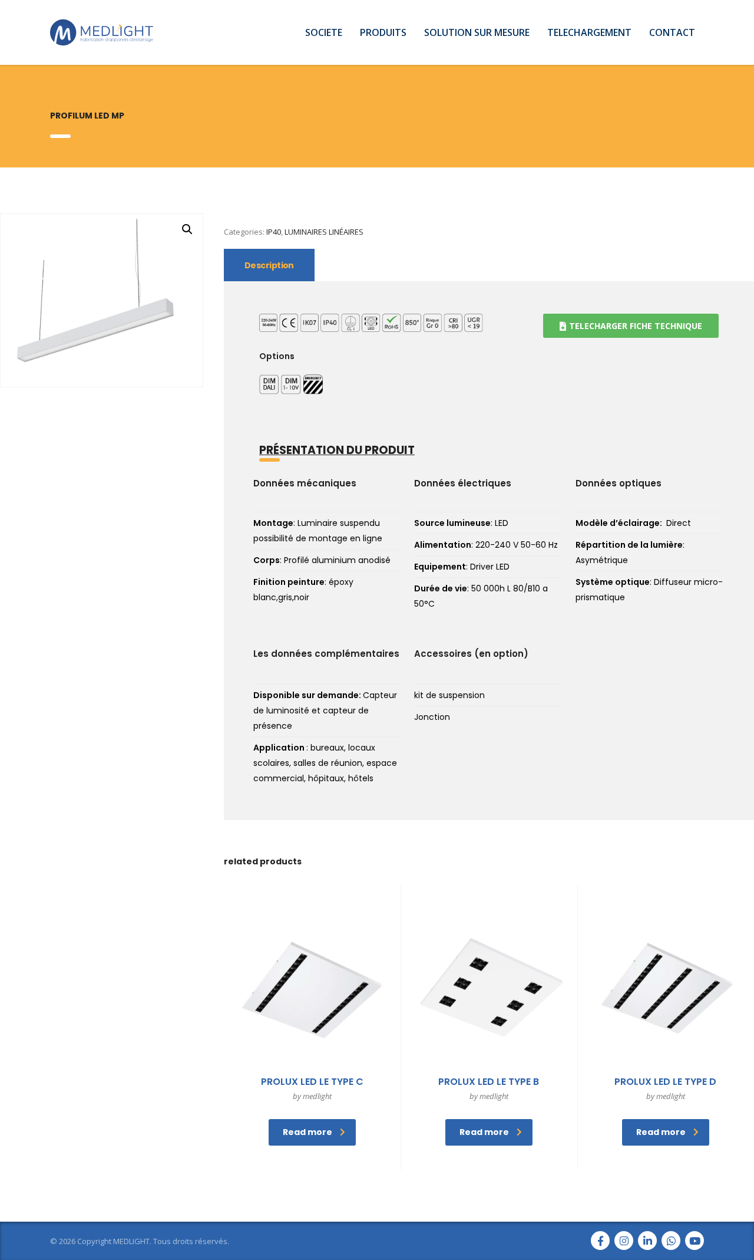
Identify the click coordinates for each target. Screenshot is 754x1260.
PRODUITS (383, 32)
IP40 (273, 231)
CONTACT (672, 32)
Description (269, 265)
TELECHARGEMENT (589, 32)
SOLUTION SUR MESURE (477, 32)
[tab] (269, 265)
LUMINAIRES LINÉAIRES (324, 231)
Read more (307, 1132)
